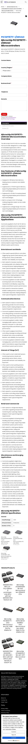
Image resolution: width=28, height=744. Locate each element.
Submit (4, 114)
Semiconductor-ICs (12, 6)
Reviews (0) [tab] (5, 128)
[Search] (25, 2)
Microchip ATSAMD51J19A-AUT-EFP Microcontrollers (20, 655)
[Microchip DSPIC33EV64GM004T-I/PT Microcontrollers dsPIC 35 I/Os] (6, 533)
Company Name (6, 76)
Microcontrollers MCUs (7, 10)
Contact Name (6, 60)
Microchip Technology (9, 119)
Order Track (4, 702)
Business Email (6, 83)
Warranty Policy (5, 712)
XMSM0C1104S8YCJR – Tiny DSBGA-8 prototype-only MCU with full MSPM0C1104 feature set (7, 592)
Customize (13, 731)
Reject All (14, 734)
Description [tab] (5, 123)
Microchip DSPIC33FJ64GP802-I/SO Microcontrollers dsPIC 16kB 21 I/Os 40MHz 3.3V (20, 625)
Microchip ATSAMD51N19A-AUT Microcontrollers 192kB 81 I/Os (20, 589)
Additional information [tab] (8, 126)
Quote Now (7, 602)
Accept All (13, 737)
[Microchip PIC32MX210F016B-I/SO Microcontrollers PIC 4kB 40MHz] (18, 533)
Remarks (4, 99)
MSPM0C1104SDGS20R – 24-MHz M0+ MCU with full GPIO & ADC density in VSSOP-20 (7, 657)
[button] (26, 16)
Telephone (4, 92)
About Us (3, 698)
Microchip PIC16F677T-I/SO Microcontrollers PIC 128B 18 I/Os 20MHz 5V (7, 624)
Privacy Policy (4, 708)
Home (2, 6)
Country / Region (7, 67)
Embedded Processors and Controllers (12, 8)
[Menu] (2, 2)
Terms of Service (5, 710)
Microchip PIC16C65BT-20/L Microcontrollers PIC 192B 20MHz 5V (6, 556)
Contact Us (4, 700)
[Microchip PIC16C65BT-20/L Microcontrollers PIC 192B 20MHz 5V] (6, 549)
